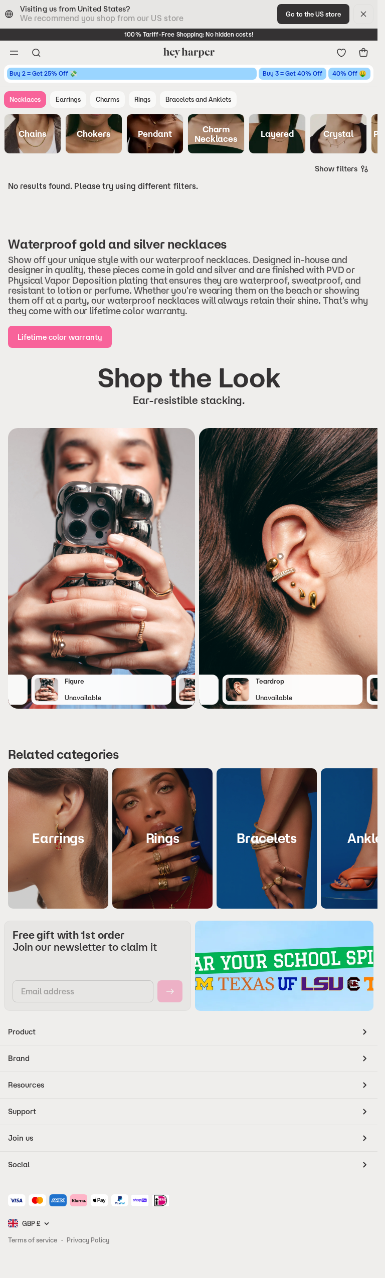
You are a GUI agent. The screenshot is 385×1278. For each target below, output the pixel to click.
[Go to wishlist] (341, 53)
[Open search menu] (36, 53)
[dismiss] (363, 14)
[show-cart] (363, 53)
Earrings (68, 99)
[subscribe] (169, 991)
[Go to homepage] (188, 53)
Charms (107, 99)
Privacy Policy (88, 1239)
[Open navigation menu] (14, 53)
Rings (142, 99)
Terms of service (32, 1239)
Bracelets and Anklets (198, 99)
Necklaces (25, 99)
